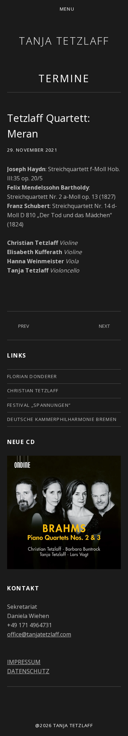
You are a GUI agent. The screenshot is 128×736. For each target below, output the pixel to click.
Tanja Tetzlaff (64, 40)
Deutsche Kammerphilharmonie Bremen (62, 419)
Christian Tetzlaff (32, 390)
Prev (23, 326)
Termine (63, 78)
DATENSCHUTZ (28, 671)
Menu (67, 9)
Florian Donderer (32, 376)
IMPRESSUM (24, 662)
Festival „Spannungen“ (39, 405)
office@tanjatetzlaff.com (39, 634)
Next (104, 326)
